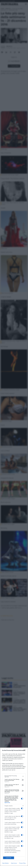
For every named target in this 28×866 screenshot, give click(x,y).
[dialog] (14, 807)
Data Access (14, 863)
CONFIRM (8, 857)
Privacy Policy (22, 863)
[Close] (25, 750)
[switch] (22, 780)
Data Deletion (5, 863)
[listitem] (14, 776)
